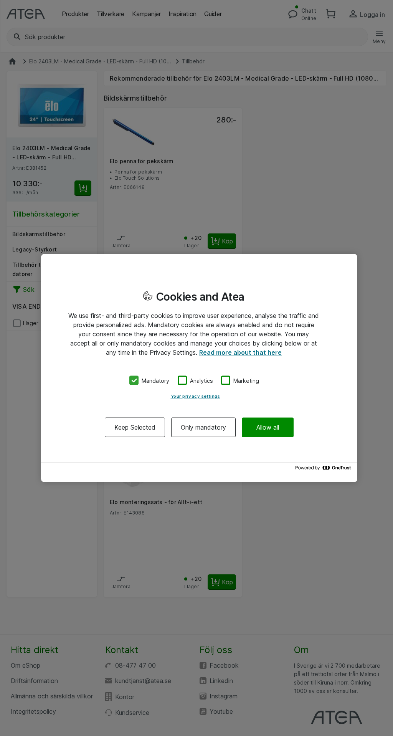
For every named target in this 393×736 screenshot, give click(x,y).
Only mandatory (203, 427)
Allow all (267, 427)
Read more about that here (240, 352)
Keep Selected (134, 427)
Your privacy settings (195, 396)
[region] (199, 368)
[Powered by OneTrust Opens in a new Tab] (324, 470)
